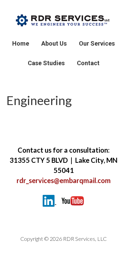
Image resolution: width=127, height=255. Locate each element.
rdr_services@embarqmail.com (64, 180)
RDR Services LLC (63, 20)
